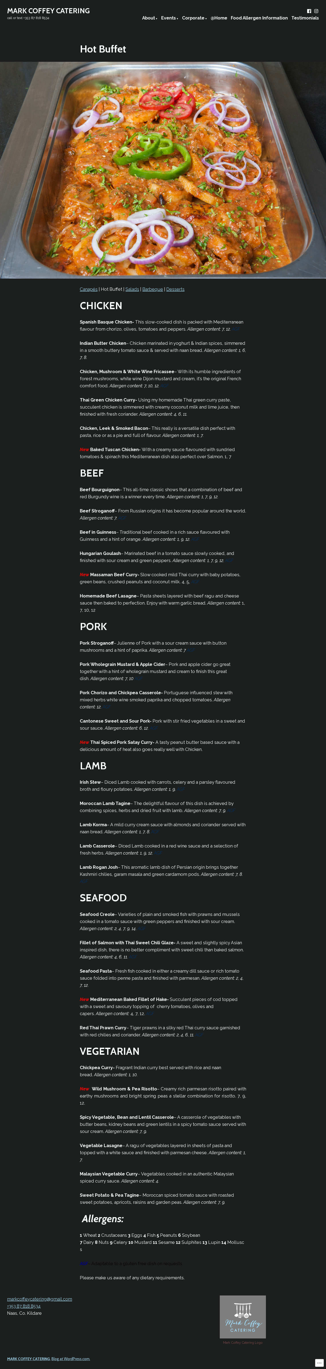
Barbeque (152, 289)
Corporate (193, 18)
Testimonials (305, 18)
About (148, 18)
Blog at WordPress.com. (70, 1359)
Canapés (89, 289)
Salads (132, 289)
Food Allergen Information (259, 18)
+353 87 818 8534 (24, 1306)
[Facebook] (309, 11)
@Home (219, 18)
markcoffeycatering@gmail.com (39, 1299)
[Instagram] (316, 11)
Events (168, 18)
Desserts (175, 289)
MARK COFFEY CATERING (48, 10)
